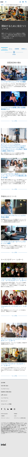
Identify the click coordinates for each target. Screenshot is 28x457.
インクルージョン (5, 388)
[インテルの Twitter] (5, 409)
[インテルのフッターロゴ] (3, 444)
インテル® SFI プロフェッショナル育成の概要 (13, 216)
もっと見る (14, 121)
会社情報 (3, 382)
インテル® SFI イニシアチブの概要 (13, 82)
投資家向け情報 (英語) (6, 392)
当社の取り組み (4, 385)
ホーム (10, 48)
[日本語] (23, 2)
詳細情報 (17, 48)
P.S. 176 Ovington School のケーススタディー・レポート (13, 340)
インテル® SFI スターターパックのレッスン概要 (13, 242)
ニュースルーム (4, 398)
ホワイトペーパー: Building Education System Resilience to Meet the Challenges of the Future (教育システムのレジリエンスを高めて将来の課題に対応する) (14, 147)
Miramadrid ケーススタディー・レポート (14, 307)
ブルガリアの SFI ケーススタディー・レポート (13, 364)
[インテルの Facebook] (1, 409)
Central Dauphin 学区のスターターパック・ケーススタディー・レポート (14, 279)
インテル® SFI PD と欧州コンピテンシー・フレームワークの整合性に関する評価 (14, 175)
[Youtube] (11, 409)
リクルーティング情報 (6, 404)
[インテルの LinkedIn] (8, 409)
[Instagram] (14, 409)
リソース (4, 48)
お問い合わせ (4, 395)
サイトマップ (4, 401)
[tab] (4, 47)
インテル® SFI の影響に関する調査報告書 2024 (13, 108)
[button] (14, 90)
